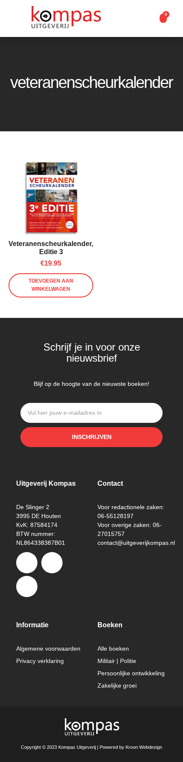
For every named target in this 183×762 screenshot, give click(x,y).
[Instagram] (52, 562)
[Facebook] (26, 562)
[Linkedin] (26, 586)
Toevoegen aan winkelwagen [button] (51, 285)
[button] (147, 18)
